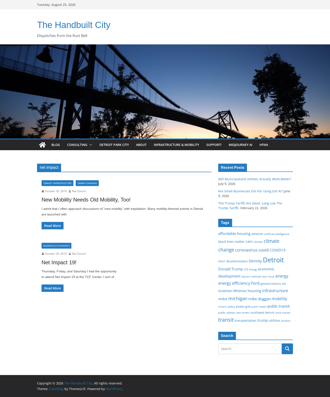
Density (255, 260)
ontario (222, 306)
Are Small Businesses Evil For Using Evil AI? (250, 191)
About (141, 145)
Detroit (273, 259)
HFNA (264, 145)
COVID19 (278, 250)
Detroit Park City (114, 145)
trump (262, 320)
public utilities (226, 312)
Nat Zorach (79, 191)
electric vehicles (252, 276)
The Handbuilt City (73, 25)
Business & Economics (56, 245)
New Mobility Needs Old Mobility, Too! (86, 200)
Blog (55, 145)
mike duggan (259, 298)
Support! (214, 145)
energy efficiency (234, 283)
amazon (257, 234)
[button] (89, 145)
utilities (274, 320)
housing (254, 290)
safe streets (242, 312)
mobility (279, 298)
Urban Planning (87, 183)
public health (258, 306)
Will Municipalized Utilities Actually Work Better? (254, 179)
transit (226, 319)
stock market (282, 312)
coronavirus (246, 250)
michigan (237, 298)
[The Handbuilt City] (165, 47)
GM (284, 283)
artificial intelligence (276, 234)
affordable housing (234, 233)
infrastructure (275, 290)
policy (231, 306)
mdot (222, 298)
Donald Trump (230, 269)
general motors (270, 284)
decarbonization (237, 261)
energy (281, 276)
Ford (255, 283)
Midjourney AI (240, 145)
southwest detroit (262, 312)
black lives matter (231, 241)
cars (249, 241)
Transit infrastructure (57, 183)
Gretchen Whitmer (232, 291)
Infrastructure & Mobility (176, 145)
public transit (278, 306)
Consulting (77, 145)
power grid (243, 306)
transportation (245, 320)
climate (258, 241)
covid (263, 250)
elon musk (268, 276)
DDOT (221, 261)
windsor (286, 320)
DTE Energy (250, 269)
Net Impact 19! (59, 262)
